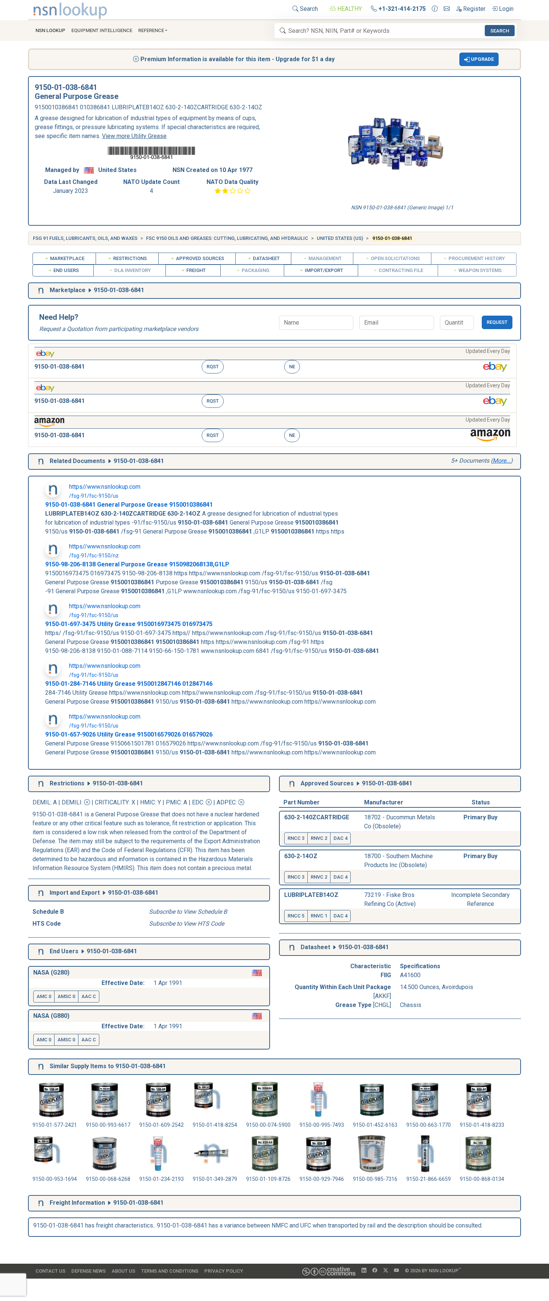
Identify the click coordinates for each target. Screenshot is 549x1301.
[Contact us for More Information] (435, 8)
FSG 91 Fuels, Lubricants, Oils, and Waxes (85, 238)
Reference (151, 30)
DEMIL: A (45, 802)
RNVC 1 (319, 916)
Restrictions (129, 258)
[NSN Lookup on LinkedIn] (364, 1271)
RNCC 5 (296, 916)
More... (502, 460)
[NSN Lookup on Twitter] (385, 1271)
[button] (479, 59)
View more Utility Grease (134, 136)
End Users (65, 270)
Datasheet (266, 258)
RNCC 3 (296, 838)
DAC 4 (340, 838)
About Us (123, 1271)
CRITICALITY (112, 802)
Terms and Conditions (169, 1271)
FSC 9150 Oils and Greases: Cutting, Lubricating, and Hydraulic (227, 238)
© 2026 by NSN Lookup (433, 1270)
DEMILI (71, 802)
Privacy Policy (223, 1271)
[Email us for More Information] (447, 8)
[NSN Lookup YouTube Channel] (396, 1271)
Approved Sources (199, 258)
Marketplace (66, 258)
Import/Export (323, 270)
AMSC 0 (66, 996)
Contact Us (50, 1271)
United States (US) (340, 238)
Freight (195, 270)
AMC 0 (44, 996)
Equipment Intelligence (101, 30)
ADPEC (226, 802)
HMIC (147, 802)
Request (497, 322)
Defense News (88, 1271)
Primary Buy (480, 817)
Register (474, 8)
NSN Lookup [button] (50, 30)
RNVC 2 (319, 838)
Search (308, 8)
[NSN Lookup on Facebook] (374, 1271)
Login (505, 8)
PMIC (173, 802)
